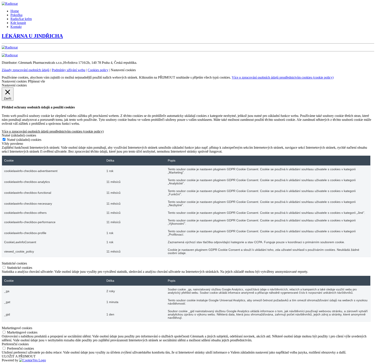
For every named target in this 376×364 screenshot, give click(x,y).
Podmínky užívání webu (68, 70)
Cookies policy (98, 70)
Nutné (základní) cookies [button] (19, 135)
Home (14, 11)
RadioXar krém (21, 19)
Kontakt (16, 27)
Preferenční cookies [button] (15, 344)
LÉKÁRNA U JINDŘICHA (32, 36)
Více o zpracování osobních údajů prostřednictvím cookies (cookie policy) (283, 77)
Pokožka (16, 15)
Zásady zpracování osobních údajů (25, 70)
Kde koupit (18, 23)
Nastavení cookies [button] (14, 81)
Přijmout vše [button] (36, 81)
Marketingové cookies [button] (17, 328)
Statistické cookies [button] (14, 263)
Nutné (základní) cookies (24, 140)
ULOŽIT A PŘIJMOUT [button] (19, 356)
